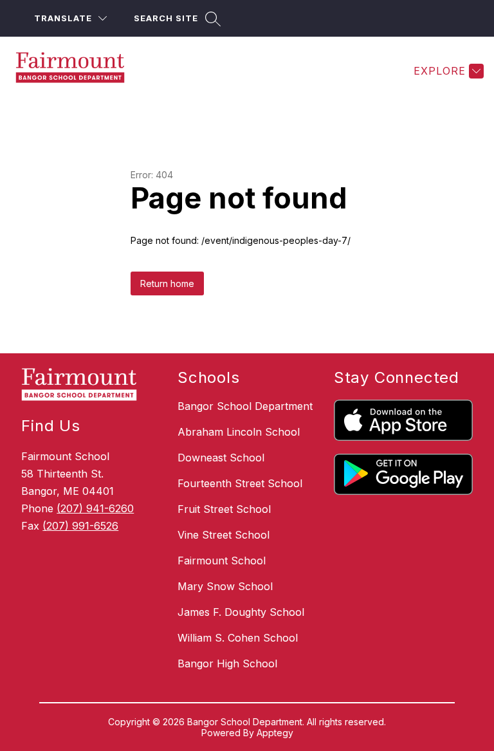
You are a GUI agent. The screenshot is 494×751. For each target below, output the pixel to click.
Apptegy (275, 732)
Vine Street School (224, 534)
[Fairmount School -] (77, 70)
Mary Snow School (225, 586)
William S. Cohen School (238, 637)
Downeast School (221, 457)
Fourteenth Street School (240, 483)
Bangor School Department (245, 406)
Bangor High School (227, 663)
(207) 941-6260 (95, 508)
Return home (167, 283)
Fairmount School (222, 560)
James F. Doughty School (241, 612)
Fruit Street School (224, 509)
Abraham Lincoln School (239, 431)
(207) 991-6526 (80, 525)
